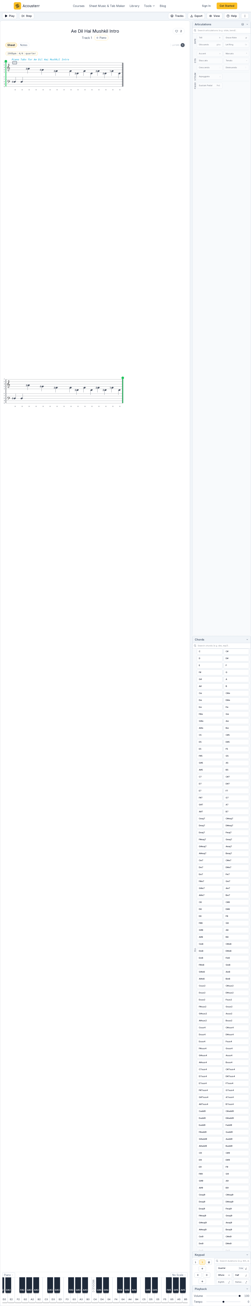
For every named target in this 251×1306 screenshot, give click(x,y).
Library (134, 6)
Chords (199, 639)
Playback (201, 1288)
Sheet (11, 45)
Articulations (203, 24)
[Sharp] (209, 1262)
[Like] (176, 31)
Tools (148, 6)
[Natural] (202, 1262)
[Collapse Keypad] (246, 1254)
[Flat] (196, 1262)
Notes (23, 45)
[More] (245, 16)
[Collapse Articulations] (246, 24)
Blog (163, 6)
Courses (79, 6)
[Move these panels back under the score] (242, 24)
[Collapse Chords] (246, 639)
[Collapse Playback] (246, 1288)
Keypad (200, 1254)
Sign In (206, 5)
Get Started (227, 5)
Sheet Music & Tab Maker (107, 6)
